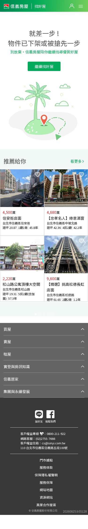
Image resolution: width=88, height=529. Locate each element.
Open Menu (81, 6)
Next (84, 243)
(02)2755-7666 (45, 438)
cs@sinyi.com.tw (53, 443)
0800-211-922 (56, 433)
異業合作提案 (46, 504)
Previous (4, 243)
